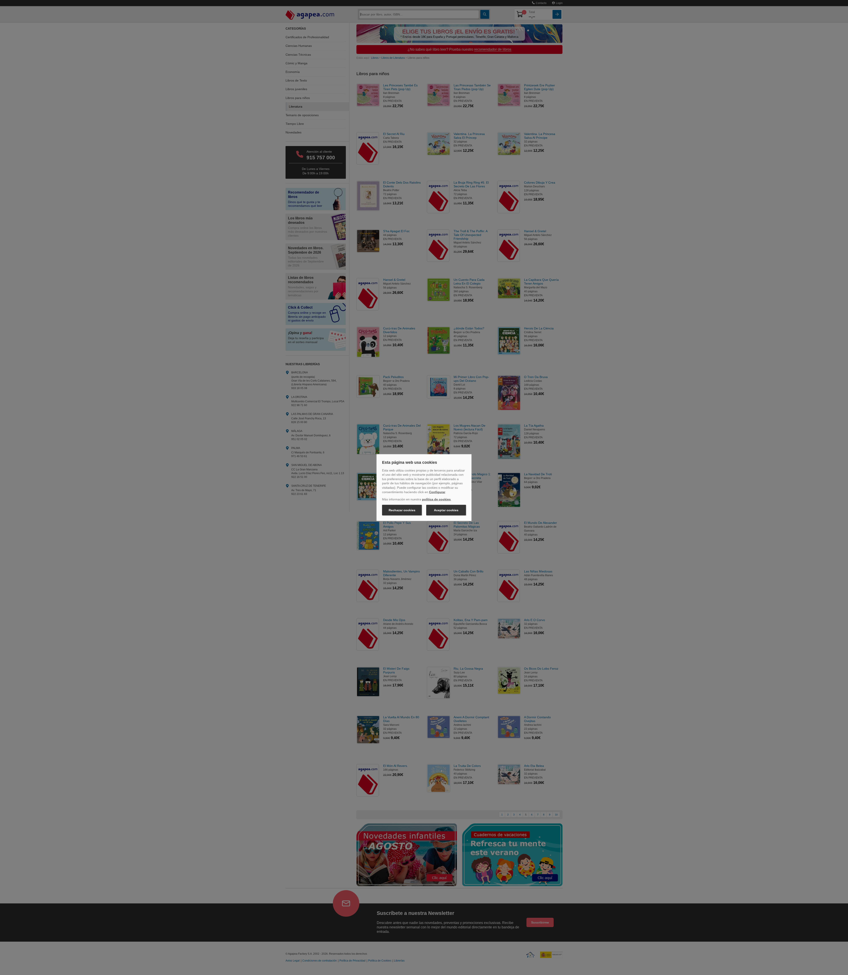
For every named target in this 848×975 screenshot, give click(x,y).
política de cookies (436, 499)
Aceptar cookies (446, 510)
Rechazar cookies (402, 510)
